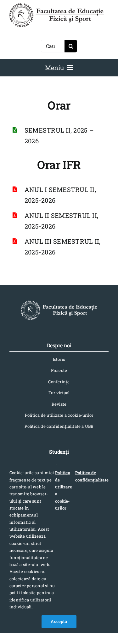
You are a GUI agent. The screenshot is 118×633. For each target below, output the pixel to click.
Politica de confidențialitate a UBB (59, 426)
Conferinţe (59, 382)
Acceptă (59, 621)
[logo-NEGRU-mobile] (56, 5)
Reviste (59, 404)
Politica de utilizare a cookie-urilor (59, 415)
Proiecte (59, 370)
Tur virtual (59, 393)
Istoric (59, 359)
